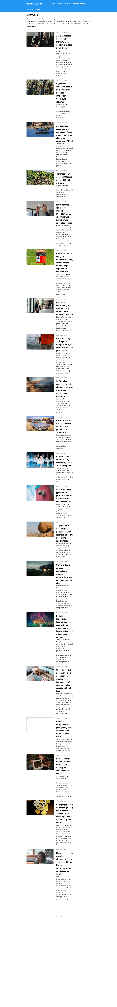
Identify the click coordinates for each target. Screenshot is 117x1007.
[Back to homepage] (35, 3)
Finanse (67, 3)
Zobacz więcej (31, 26)
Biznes (60, 3)
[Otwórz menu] (88, 3)
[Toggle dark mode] (46, 3)
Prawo (53, 3)
